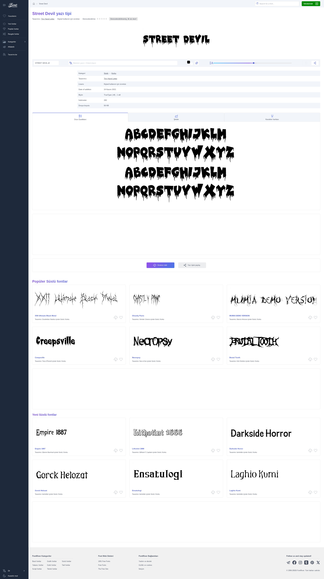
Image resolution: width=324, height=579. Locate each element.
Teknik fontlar (52, 569)
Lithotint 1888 (138, 449)
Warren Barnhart (48, 452)
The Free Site (103, 569)
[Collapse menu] (4, 5)
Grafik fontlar (52, 561)
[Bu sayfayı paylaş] (315, 63)
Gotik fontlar (51, 565)
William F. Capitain (145, 452)
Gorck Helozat (41, 490)
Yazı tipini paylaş (194, 265)
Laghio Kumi (234, 490)
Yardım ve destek (145, 561)
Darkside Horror (236, 449)
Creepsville (40, 358)
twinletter (240, 452)
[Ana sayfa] (33, 3)
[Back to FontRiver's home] (11, 5)
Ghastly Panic (138, 316)
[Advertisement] (53, 88)
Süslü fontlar (66, 561)
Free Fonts (102, 565)
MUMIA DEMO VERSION (239, 316)
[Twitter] (318, 564)
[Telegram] (288, 564)
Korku (114, 73)
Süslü (106, 73)
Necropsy (136, 358)
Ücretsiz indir (162, 265)
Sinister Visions (144, 319)
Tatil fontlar (66, 565)
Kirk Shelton (241, 361)
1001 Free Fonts (104, 561)
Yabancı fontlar (37, 565)
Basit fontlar (36, 561)
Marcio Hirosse (242, 319)
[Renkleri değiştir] (196, 63)
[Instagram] (300, 564)
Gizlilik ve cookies (145, 565)
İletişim (141, 569)
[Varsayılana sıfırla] (306, 63)
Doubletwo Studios (48, 319)
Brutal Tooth (234, 358)
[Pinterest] (312, 564)
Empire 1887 (40, 449)
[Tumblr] (306, 564)
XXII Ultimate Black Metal (45, 316)
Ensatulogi (136, 490)
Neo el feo (143, 361)
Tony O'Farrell (47, 361)
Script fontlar (37, 569)
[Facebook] (294, 564)
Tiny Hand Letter (47, 19)
